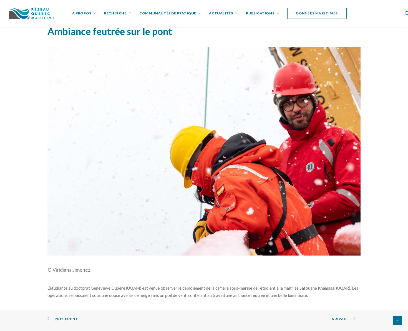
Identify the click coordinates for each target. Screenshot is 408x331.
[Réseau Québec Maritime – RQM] (31, 13)
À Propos (81, 13)
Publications (260, 13)
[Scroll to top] (397, 319)
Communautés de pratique (167, 13)
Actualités (221, 13)
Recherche (115, 13)
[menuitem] (83, 13)
